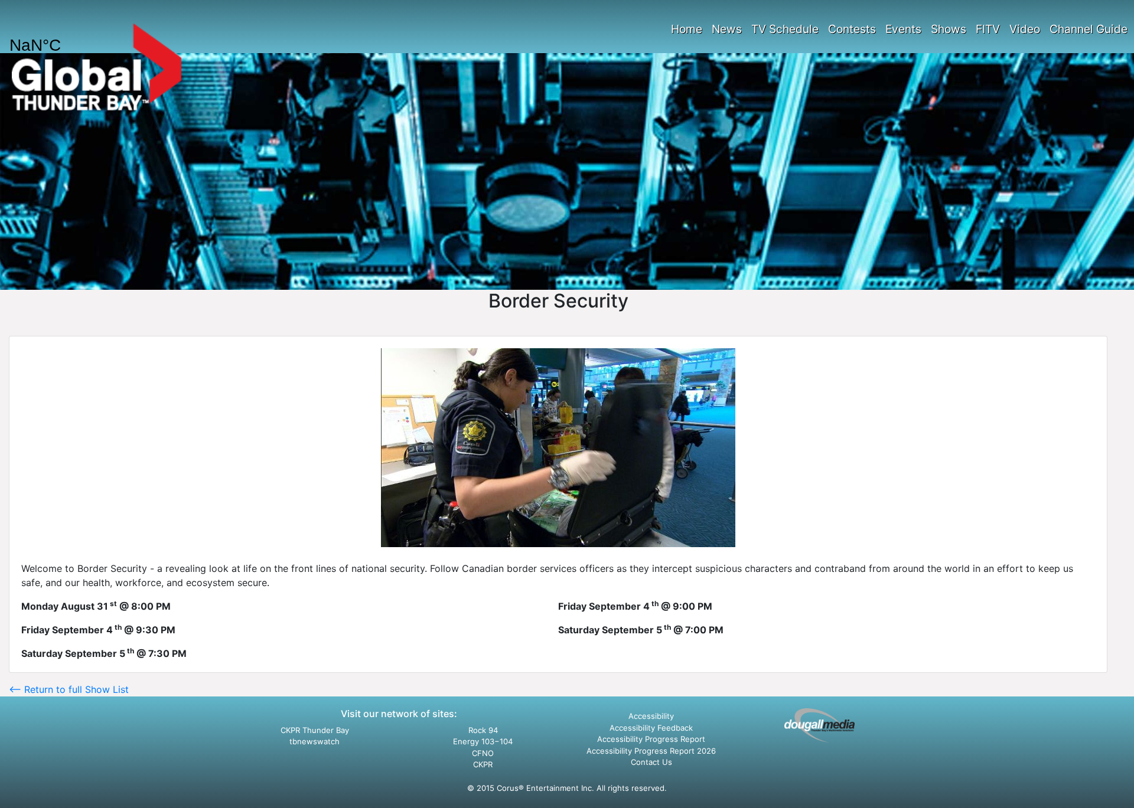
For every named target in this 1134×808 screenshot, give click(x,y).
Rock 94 (483, 730)
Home (686, 29)
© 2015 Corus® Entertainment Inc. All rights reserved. (567, 788)
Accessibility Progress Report (651, 739)
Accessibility (651, 716)
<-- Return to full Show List (69, 689)
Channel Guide (1089, 29)
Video (1024, 29)
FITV (988, 29)
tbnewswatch (314, 741)
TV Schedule (785, 29)
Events (903, 29)
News (727, 29)
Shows (948, 29)
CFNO (483, 753)
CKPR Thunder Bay (315, 730)
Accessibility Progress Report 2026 (651, 750)
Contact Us (651, 762)
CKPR (483, 764)
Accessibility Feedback (651, 727)
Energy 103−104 (483, 741)
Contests (852, 29)
